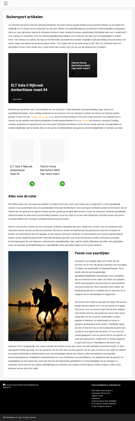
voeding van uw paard (40, 117)
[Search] (128, 3)
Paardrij (85, 120)
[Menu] (6, 3)
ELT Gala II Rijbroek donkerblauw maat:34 (21, 170)
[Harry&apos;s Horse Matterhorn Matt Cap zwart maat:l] (52, 151)
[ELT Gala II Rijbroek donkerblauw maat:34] (22, 151)
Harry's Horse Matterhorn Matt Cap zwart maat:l (50, 170)
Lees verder (32, 183)
